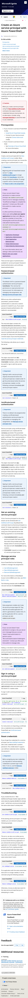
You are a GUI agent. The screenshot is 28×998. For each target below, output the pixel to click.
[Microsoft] (14, 17)
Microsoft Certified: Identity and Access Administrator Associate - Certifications (12, 961)
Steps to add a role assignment (14, 184)
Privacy (10, 991)
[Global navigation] (1, 17)
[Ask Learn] (22, 20)
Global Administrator (12, 244)
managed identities (9, 117)
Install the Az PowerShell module (15, 133)
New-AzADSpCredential (16, 742)
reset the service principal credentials (12, 339)
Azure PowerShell (10, 20)
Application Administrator (14, 237)
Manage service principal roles (10, 48)
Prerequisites (5, 42)
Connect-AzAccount (17, 137)
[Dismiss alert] (25, 2)
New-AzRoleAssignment (11, 570)
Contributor (13, 177)
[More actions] (25, 20)
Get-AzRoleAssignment (11, 568)
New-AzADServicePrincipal (16, 109)
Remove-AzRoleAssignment (12, 572)
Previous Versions (14, 989)
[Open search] (20, 17)
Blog (22, 989)
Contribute (4, 991)
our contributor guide (12, 909)
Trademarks (4, 996)
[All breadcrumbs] (2, 20)
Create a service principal (9, 44)
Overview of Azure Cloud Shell (17, 146)
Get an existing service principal (10, 46)
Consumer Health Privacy (7, 993)
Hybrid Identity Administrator (15, 246)
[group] (14, 319)
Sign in (25, 17)
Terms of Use (20, 993)
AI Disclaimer (4, 989)
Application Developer (12, 235)
